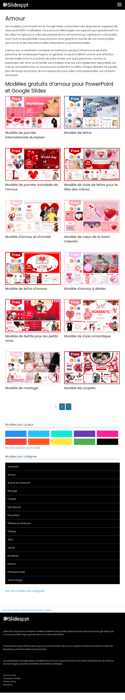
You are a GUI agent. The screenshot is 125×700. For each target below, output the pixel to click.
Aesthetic (13, 466)
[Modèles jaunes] (64, 442)
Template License (11, 678)
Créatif (12, 499)
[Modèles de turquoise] (64, 434)
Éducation (14, 515)
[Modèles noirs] (110, 442)
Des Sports (14, 507)
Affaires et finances (19, 523)
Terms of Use (9, 675)
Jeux (10, 539)
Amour (12, 474)
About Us (7, 684)
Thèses (12, 531)
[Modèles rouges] (18, 442)
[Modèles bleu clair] (41, 434)
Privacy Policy (9, 681)
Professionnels (16, 572)
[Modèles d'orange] (41, 442)
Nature (12, 563)
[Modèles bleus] (18, 434)
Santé (11, 547)
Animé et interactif (19, 482)
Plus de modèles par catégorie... (25, 591)
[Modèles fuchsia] (110, 434)
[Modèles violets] (87, 434)
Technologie (15, 580)
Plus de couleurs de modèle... (23, 448)
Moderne (13, 555)
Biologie (12, 491)
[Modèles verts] (87, 442)
